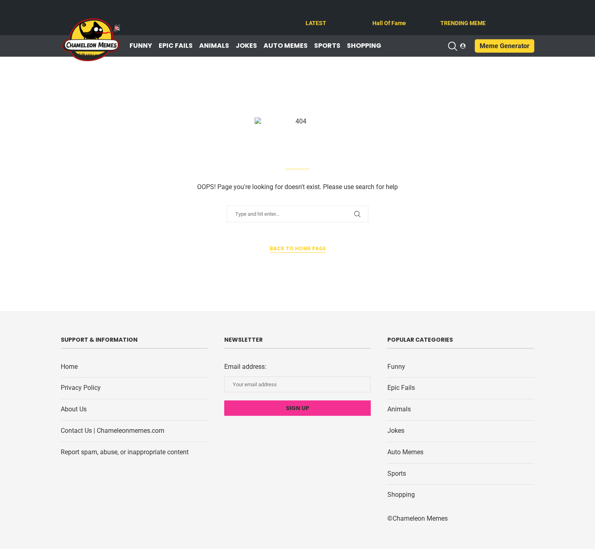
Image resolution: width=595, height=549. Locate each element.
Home (69, 366)
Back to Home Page (298, 248)
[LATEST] (310, 13)
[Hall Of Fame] (377, 13)
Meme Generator (504, 46)
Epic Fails (176, 46)
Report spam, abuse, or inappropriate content (125, 452)
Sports (327, 46)
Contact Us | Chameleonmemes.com (112, 430)
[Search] (452, 46)
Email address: (245, 366)
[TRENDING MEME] (445, 13)
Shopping (364, 46)
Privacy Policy (81, 388)
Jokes (246, 46)
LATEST (316, 23)
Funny (141, 46)
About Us (74, 409)
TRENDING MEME (463, 23)
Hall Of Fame (389, 23)
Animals (214, 46)
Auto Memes (286, 46)
